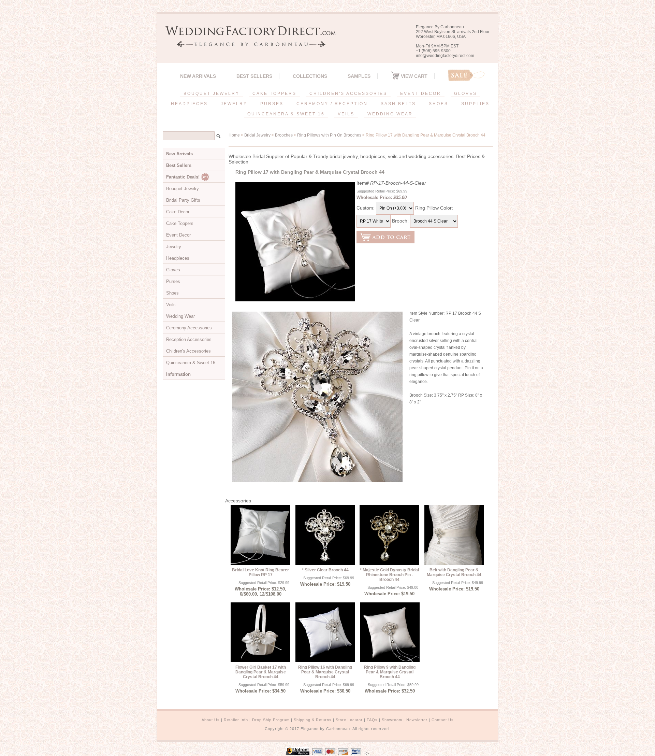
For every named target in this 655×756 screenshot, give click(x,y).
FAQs (372, 720)
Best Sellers (254, 76)
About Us (211, 720)
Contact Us (443, 720)
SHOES (438, 103)
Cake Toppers (179, 223)
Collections (310, 76)
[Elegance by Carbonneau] (247, 42)
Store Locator (349, 720)
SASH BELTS (398, 103)
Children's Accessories (188, 351)
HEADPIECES (189, 103)
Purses (173, 281)
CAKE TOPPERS (274, 93)
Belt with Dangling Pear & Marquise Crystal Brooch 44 (454, 572)
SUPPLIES (475, 103)
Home (234, 135)
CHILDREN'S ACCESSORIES (348, 93)
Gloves (173, 269)
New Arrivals (198, 76)
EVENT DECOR (420, 93)
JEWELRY (234, 103)
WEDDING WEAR (390, 114)
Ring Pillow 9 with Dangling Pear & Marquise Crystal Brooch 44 (390, 672)
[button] (654, 754)
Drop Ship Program (271, 720)
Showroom (392, 720)
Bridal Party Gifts (183, 200)
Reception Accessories (189, 339)
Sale (466, 75)
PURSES (271, 103)
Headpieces (177, 258)
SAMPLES (359, 76)
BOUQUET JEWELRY (211, 93)
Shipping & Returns (313, 720)
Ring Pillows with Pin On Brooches (329, 135)
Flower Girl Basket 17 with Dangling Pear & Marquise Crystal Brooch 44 (260, 672)
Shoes (172, 293)
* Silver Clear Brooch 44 (325, 570)
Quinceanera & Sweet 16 (190, 362)
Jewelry (173, 246)
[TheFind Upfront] (297, 753)
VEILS (346, 114)
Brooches (284, 135)
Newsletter (416, 720)
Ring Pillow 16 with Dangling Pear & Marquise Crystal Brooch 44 (325, 672)
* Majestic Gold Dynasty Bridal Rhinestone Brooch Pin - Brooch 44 (389, 575)
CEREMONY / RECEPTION (332, 103)
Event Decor (178, 235)
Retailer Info (236, 720)
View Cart (413, 76)
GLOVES (465, 93)
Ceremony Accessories (189, 327)
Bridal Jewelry (257, 135)
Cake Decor (177, 211)
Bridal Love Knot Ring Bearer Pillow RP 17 (260, 572)
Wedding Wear (180, 316)
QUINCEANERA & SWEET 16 (286, 114)
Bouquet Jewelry (182, 188)
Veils (171, 304)
